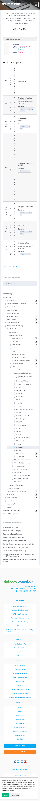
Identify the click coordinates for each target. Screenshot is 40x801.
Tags (13, 351)
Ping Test (20, 652)
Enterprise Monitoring (20, 731)
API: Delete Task (18, 482)
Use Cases (10, 501)
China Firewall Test (20, 648)
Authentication (13, 332)
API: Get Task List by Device (22, 463)
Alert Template (16, 345)
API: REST (19, 387)
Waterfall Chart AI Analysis (12, 531)
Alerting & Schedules (13, 316)
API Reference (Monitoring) (15, 326)
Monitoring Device (17, 363)
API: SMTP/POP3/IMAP (23, 415)
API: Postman (20, 400)
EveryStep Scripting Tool (11, 510)
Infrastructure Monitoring (20, 622)
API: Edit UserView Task (21, 479)
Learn (20, 685)
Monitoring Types (12, 310)
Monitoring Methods (15, 335)
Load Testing (7, 294)
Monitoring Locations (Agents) (21, 360)
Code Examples (14, 488)
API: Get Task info (19, 466)
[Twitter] (18, 761)
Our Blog (20, 739)
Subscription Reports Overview (13, 537)
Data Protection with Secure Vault (17, 491)
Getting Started (11, 307)
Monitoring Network (20, 727)
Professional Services (20, 673)
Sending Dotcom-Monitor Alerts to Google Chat (19, 544)
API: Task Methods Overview (22, 460)
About (20, 707)
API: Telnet (19, 403)
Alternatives (20, 681)
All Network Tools (20, 656)
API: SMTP (19, 422)
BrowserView (20, 456)
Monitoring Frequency (18, 357)
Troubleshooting (12, 497)
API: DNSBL (19, 447)
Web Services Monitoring (20, 610)
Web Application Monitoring (20, 618)
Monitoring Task (17, 370)
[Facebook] (15, 761)
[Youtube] (25, 761)
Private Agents (11, 319)
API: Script (19, 450)
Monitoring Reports (13, 322)
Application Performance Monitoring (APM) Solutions (19, 631)
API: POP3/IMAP (21, 425)
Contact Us (20, 715)
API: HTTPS (19, 397)
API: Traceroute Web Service (24, 409)
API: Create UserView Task (22, 475)
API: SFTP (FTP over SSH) (23, 438)
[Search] (34, 284)
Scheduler (15, 341)
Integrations (10, 494)
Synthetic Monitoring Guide (20, 693)
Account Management (10, 514)
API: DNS (18, 444)
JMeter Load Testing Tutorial (20, 689)
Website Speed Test (20, 644)
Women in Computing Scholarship (20, 697)
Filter (13, 367)
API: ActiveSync (20, 419)
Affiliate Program (20, 665)
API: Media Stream (21, 441)
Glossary (9, 507)
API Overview (13, 329)
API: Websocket (20, 390)
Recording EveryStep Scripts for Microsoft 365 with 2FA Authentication (18, 555)
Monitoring (7, 297)
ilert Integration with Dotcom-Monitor (15, 547)
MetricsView (19, 453)
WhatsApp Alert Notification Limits (15, 541)
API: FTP (18, 434)
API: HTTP (19, 393)
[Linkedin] (22, 761)
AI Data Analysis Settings (11, 527)
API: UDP (18, 412)
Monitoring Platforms (18, 354)
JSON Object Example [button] (13, 39)
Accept (5, 795)
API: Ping (19, 406)
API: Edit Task (18, 472)
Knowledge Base (20, 735)
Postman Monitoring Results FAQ (14, 551)
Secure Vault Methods (16, 485)
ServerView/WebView (12, 267)
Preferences (15, 795)
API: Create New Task (20, 469)
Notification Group (17, 338)
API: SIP (18, 428)
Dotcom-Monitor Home (20, 606)
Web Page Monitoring (20, 614)
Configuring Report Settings (12, 534)
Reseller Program (20, 669)
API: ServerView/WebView (24, 384)
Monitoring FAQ (11, 504)
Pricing (20, 711)
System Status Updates (20, 677)
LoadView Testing (20, 775)
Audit (13, 348)
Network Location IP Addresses (16, 304)
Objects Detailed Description (22, 373)
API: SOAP (19, 431)
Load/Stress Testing (20, 626)
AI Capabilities (11, 300)
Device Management (13, 313)
